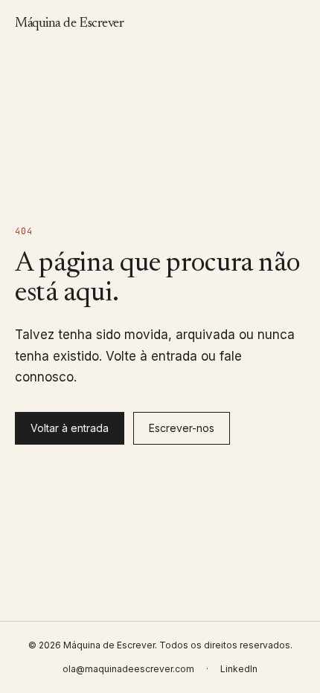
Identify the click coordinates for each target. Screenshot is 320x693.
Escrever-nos (181, 428)
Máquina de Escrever (69, 23)
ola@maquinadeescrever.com (128, 668)
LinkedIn (238, 668)
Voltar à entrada (70, 428)
